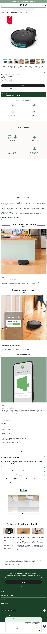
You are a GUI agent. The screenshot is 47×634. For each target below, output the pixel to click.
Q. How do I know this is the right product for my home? (18, 475)
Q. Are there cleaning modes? (10, 457)
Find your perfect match (7, 595)
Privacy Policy (33, 586)
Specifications (5, 420)
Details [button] (18, 95)
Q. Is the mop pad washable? (10, 467)
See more (3, 219)
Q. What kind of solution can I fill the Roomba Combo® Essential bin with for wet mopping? (21, 462)
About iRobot (4, 603)
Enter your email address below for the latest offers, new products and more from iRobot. (23, 575)
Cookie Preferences (4, 619)
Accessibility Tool (14, 615)
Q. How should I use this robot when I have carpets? (16, 483)
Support (3, 599)
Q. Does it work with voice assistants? (12, 471)
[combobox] (24, 9)
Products (3, 591)
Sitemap (8, 615)
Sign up (33, 1)
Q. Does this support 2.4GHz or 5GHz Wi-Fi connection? (18, 479)
